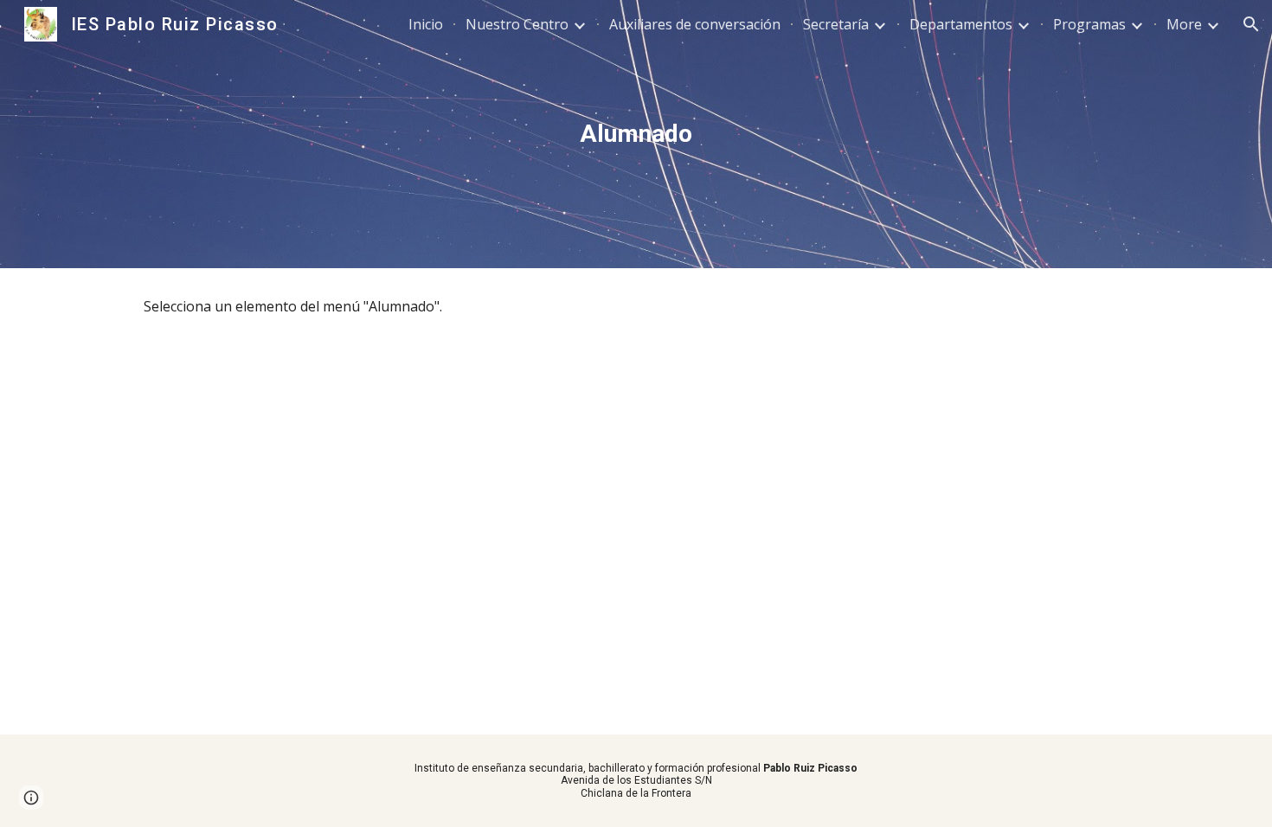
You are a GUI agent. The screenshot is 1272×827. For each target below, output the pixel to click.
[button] (1251, 24)
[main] (636, 134)
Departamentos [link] (960, 24)
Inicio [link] (425, 24)
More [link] (1184, 24)
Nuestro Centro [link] (517, 24)
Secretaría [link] (836, 24)
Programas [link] (1089, 24)
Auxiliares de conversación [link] (695, 24)
